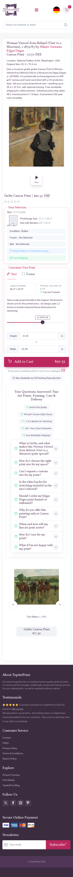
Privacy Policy (10, 748)
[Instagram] (20, 803)
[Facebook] (13, 803)
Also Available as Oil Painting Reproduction (38, 378)
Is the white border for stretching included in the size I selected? (35, 485)
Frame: (21, 237)
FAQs (6, 743)
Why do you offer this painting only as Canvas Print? (34, 514)
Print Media (9, 780)
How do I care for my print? (32, 536)
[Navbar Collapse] (36, 10)
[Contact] (63, 371)
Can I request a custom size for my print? (33, 473)
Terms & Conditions (13, 753)
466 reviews (17, 709)
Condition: (19, 231)
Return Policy (10, 758)
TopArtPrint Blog (11, 785)
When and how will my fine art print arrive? (33, 526)
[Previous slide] (13, 605)
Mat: (19, 244)
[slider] (42, 322)
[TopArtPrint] (11, 10)
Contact (7, 737)
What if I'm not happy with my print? (36, 547)
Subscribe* (58, 845)
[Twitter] (6, 803)
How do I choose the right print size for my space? (35, 463)
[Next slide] (60, 605)
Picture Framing (11, 775)
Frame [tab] (30, 274)
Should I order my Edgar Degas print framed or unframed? (34, 500)
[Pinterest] (28, 803)
